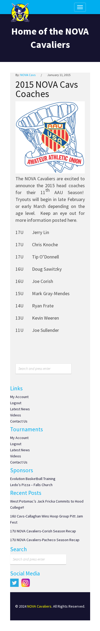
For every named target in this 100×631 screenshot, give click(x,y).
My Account (19, 396)
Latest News (20, 409)
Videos (15, 415)
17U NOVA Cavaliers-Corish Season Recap (43, 531)
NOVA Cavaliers (39, 606)
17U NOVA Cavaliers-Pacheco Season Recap (44, 539)
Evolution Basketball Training (32, 478)
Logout (15, 402)
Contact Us (18, 421)
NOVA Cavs (27, 75)
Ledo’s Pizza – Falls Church (31, 484)
